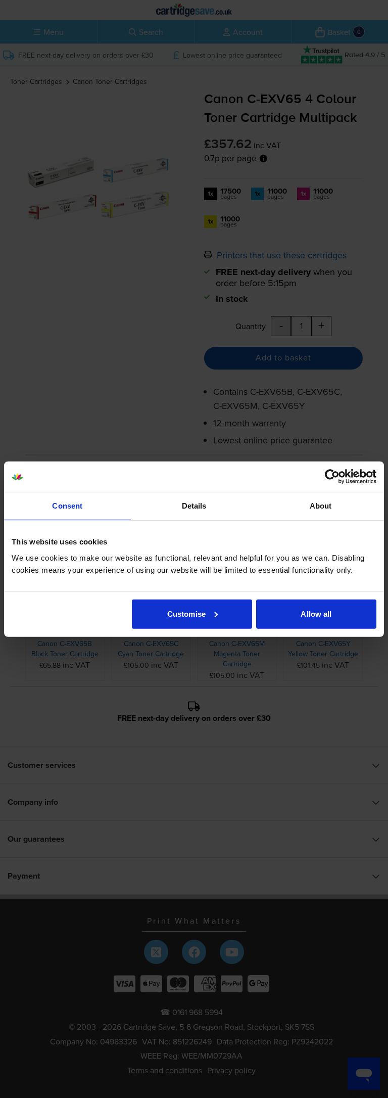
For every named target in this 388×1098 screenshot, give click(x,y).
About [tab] (321, 505)
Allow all (316, 613)
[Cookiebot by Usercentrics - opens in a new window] (332, 476)
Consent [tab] (67, 505)
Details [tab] (194, 505)
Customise (186, 613)
